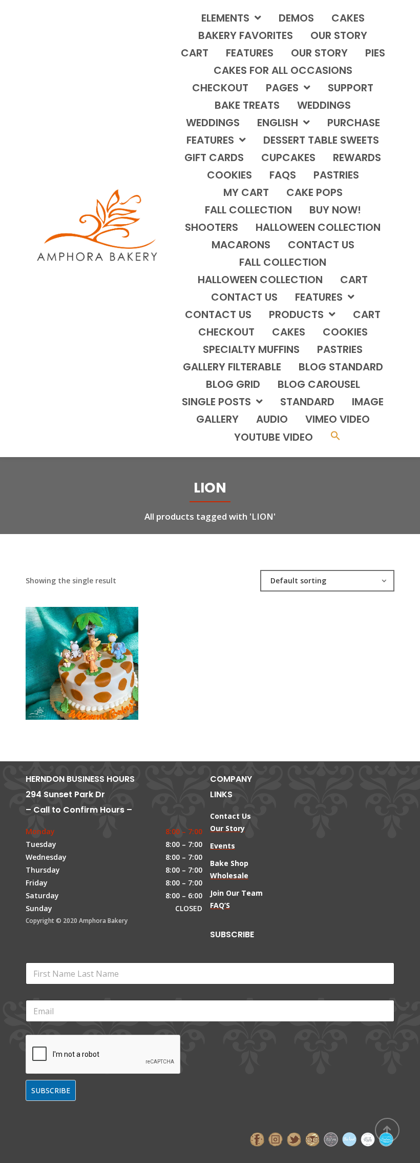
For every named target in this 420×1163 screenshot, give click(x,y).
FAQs (282, 175)
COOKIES (229, 175)
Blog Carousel (319, 384)
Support (350, 88)
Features (250, 53)
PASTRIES (336, 175)
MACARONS (241, 245)
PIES (375, 53)
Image (368, 402)
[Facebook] (257, 1138)
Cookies (345, 332)
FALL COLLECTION (248, 210)
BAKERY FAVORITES (245, 35)
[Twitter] (294, 1138)
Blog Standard (341, 367)
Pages (282, 88)
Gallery (217, 419)
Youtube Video (273, 437)
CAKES (348, 18)
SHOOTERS (211, 227)
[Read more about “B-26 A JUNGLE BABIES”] (99, 658)
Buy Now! (335, 210)
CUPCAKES (288, 157)
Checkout (220, 88)
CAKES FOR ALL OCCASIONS (283, 70)
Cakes (288, 332)
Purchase (353, 122)
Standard (307, 402)
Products (296, 314)
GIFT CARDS (214, 157)
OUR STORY (319, 53)
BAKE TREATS (247, 105)
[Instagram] (275, 1138)
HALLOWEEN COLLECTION (318, 227)
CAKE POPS (314, 192)
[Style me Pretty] (368, 1138)
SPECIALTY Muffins (251, 349)
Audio (272, 419)
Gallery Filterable (232, 367)
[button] (335, 437)
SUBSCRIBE (50, 1090)
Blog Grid (233, 384)
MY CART (246, 192)
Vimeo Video (337, 419)
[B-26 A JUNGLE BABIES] (64, 658)
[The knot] (349, 1138)
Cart (194, 53)
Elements (225, 18)
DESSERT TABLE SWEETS (321, 140)
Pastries (340, 349)
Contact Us (218, 314)
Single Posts (216, 402)
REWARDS (357, 157)
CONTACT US (321, 245)
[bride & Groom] (331, 1138)
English (277, 122)
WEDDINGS (324, 105)
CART (354, 279)
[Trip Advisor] (312, 1138)
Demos (296, 18)
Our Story (338, 35)
